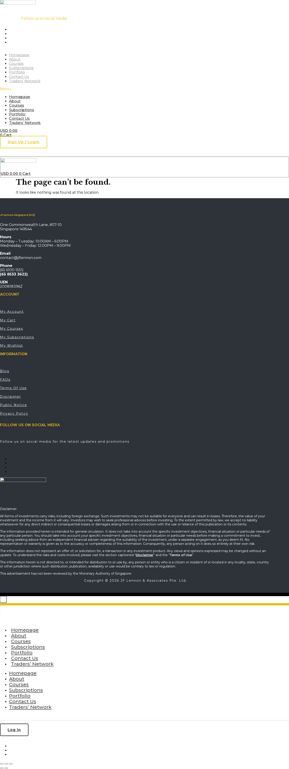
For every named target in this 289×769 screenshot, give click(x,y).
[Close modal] (3, 599)
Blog (4, 371)
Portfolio (17, 72)
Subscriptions (21, 68)
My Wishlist (11, 345)
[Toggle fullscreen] (6, 763)
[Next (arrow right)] (6, 768)
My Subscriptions (17, 337)
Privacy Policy (14, 414)
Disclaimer (10, 397)
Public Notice (13, 405)
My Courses (11, 329)
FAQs (5, 380)
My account (12, 312)
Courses (16, 63)
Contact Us (19, 77)
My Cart (8, 320)
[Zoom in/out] (2, 763)
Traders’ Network (24, 81)
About (15, 59)
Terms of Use (13, 388)
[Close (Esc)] (11, 763)
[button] (90, 89)
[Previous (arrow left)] (2, 768)
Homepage (19, 55)
